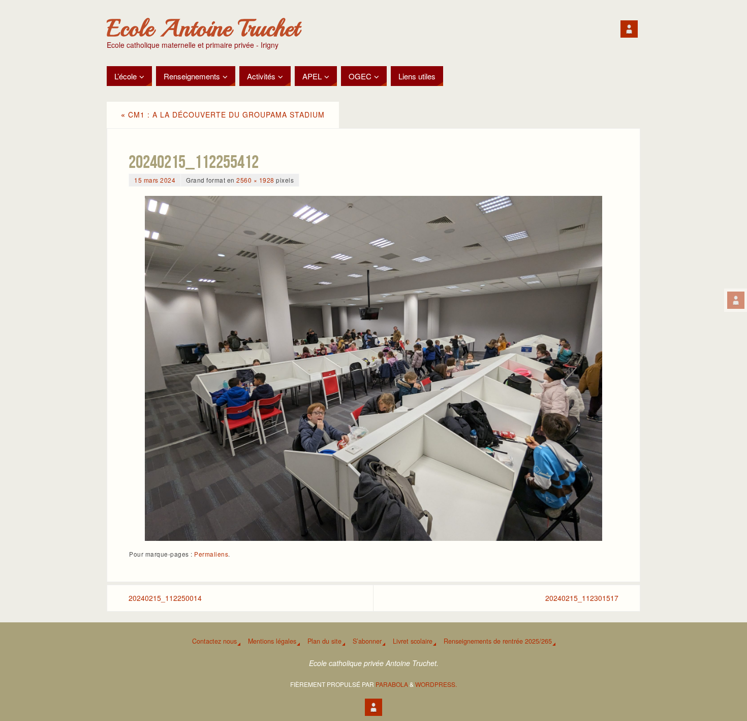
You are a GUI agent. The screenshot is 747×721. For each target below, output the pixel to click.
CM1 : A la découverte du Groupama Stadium (223, 114)
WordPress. (436, 684)
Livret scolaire (412, 641)
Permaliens (211, 554)
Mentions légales (272, 641)
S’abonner (367, 641)
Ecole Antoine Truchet (203, 28)
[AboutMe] (735, 300)
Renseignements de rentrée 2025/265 (498, 641)
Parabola (392, 684)
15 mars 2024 (154, 180)
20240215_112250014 (165, 598)
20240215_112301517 (581, 598)
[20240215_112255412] (373, 368)
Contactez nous (214, 641)
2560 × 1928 (255, 180)
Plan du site (324, 641)
